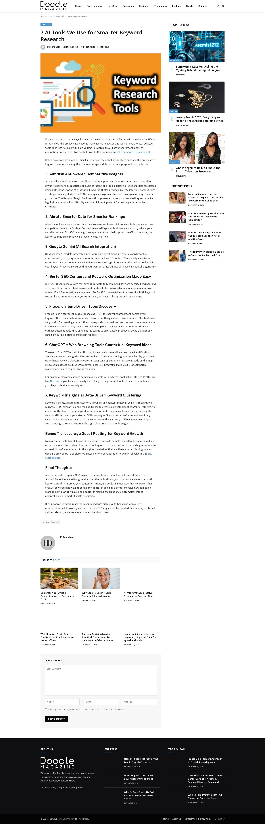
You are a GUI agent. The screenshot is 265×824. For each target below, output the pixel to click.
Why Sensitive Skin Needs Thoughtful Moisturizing (96, 594)
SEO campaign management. (133, 152)
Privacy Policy (204, 819)
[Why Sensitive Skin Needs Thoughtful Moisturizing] (101, 578)
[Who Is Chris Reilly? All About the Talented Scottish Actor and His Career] (177, 236)
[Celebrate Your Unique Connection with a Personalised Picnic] (59, 578)
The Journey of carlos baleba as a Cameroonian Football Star (206, 253)
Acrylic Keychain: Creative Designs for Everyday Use (138, 594)
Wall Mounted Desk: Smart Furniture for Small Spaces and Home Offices (57, 637)
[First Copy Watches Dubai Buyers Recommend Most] (112, 779)
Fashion (176, 6)
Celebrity (174, 162)
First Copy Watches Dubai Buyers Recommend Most (138, 777)
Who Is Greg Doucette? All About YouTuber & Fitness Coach (139, 795)
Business (144, 6)
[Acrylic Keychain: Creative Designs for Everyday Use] (142, 578)
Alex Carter (183, 125)
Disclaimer (220, 819)
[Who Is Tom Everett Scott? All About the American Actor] (176, 798)
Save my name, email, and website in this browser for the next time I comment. (86, 709)
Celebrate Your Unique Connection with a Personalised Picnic (58, 596)
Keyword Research (51, 522)
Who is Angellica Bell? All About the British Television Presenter (198, 169)
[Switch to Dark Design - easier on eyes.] (223, 6)
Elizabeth (182, 176)
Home (78, 6)
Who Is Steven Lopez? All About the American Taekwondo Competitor (206, 216)
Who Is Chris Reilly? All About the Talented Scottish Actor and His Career (204, 236)
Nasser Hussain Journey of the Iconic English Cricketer (141, 760)
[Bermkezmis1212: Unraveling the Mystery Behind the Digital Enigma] (197, 46)
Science (202, 6)
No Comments (89, 47)
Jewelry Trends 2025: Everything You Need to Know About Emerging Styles (200, 119)
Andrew (181, 75)
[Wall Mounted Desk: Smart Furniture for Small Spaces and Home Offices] (59, 619)
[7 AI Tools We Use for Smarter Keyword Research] (100, 93)
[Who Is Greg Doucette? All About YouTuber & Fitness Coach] (112, 796)
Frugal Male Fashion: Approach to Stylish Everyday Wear (205, 760)
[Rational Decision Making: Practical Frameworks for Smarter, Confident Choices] (101, 619)
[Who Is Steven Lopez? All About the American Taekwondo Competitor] (177, 217)
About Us (176, 819)
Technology (160, 6)
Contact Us (189, 819)
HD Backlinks (54, 47)
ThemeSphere (81, 819)
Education (128, 6)
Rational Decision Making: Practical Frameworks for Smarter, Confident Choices (97, 637)
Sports (189, 6)
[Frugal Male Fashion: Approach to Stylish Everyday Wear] (176, 763)
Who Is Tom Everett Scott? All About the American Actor (205, 796)
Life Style (113, 6)
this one (54, 381)
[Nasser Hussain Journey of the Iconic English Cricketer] (112, 763)
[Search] (218, 6)
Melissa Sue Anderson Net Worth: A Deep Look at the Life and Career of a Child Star (205, 197)
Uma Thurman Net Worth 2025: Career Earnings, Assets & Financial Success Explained (205, 778)
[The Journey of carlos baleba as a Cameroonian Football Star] (177, 256)
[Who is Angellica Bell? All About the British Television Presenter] (197, 148)
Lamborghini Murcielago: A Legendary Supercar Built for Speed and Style (140, 637)
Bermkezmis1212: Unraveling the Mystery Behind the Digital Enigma (198, 68)
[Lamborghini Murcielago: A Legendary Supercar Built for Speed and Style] (142, 619)
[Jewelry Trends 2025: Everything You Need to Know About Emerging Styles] (197, 97)
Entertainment (94, 6)
